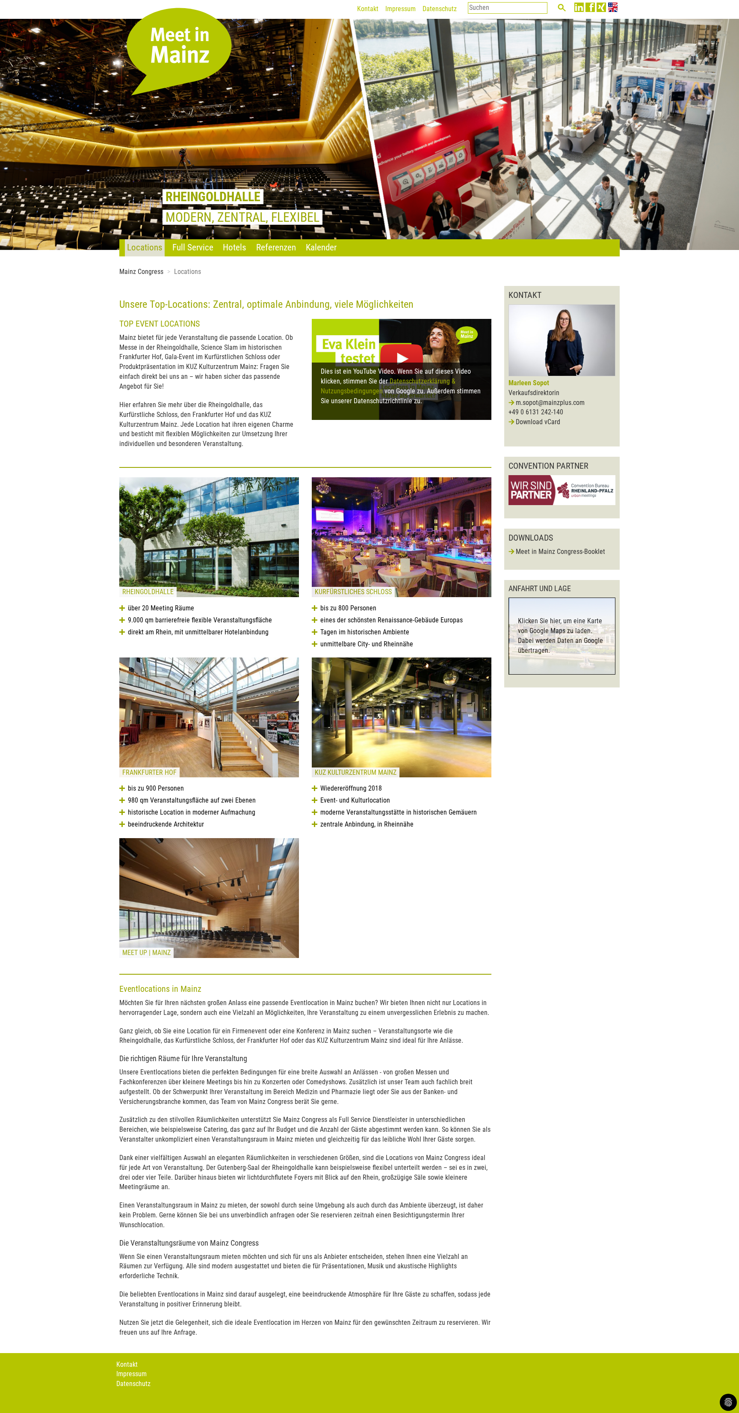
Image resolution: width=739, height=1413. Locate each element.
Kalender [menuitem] (321, 247)
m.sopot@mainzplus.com (550, 403)
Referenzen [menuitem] (276, 247)
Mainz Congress (141, 272)
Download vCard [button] (538, 422)
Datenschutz (440, 9)
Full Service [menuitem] (192, 247)
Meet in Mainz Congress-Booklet (560, 551)
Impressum (400, 9)
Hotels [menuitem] (234, 247)
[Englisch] (613, 7)
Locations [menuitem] (145, 247)
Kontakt (367, 9)
